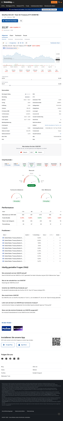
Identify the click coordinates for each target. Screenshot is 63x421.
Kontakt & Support (37, 373)
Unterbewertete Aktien (37, 6)
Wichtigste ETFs (10, 6)
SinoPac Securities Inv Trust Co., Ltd (53, 125)
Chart (11, 35)
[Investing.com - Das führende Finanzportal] (9, 2)
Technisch (18, 35)
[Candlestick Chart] (3, 43)
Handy (3, 369)
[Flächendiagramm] (6, 43)
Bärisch (25, 152)
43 (60, 133)
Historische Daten (19, 39)
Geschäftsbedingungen (7, 411)
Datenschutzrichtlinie (20, 411)
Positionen (10, 39)
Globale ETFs (20, 6)
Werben (35, 369)
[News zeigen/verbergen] (26, 43)
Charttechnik (7, 160)
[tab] (7, 165)
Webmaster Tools (5, 376)
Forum (25, 35)
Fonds (27, 6)
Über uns (35, 366)
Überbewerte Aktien (49, 6)
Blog (2, 366)
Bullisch (40, 152)
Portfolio (3, 373)
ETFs (3, 6)
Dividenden (27, 39)
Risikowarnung (30, 411)
